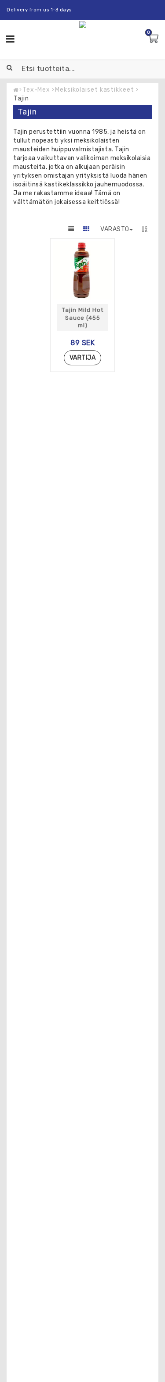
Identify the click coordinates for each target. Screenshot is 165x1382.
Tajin (21, 98)
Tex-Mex (36, 89)
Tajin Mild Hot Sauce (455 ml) (82, 318)
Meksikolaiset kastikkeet (94, 89)
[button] (154, 39)
